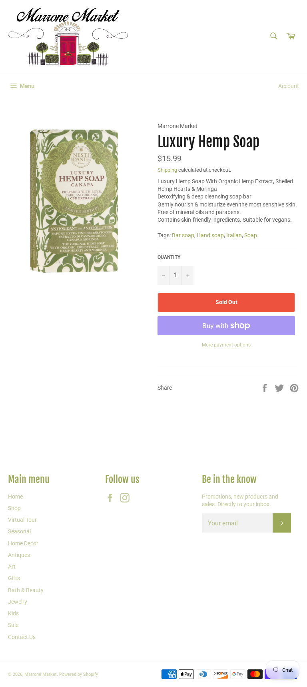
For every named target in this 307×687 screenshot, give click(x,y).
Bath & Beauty (26, 590)
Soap (250, 235)
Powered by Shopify (78, 674)
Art (12, 566)
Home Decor (23, 543)
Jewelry (17, 602)
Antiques (19, 555)
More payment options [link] (226, 345)
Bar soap (183, 235)
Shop (14, 508)
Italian (234, 235)
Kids (13, 613)
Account (288, 86)
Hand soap (210, 235)
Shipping (167, 170)
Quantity (168, 257)
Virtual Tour (22, 520)
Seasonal (19, 531)
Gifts (14, 578)
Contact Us (22, 637)
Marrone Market (40, 674)
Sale (13, 625)
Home (15, 496)
